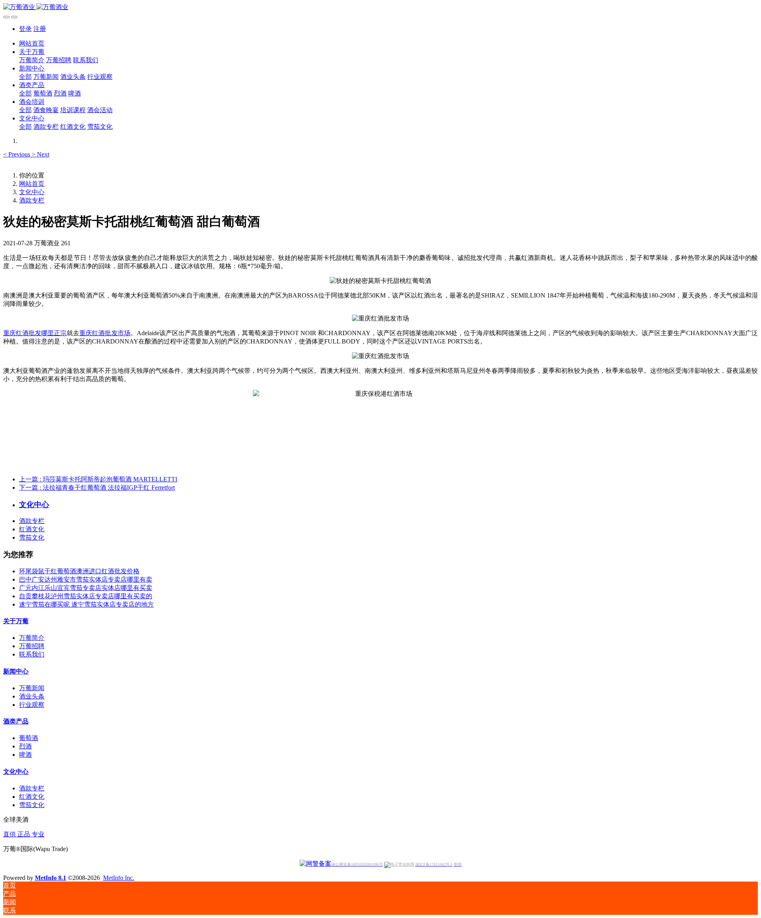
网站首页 (31, 43)
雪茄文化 (31, 537)
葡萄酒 (28, 738)
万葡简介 (31, 637)
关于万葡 (16, 621)
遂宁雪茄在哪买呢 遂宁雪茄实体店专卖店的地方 (86, 604)
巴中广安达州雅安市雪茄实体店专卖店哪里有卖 (85, 579)
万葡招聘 (31, 646)
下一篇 (97, 487)
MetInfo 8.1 (50, 877)
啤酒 (25, 754)
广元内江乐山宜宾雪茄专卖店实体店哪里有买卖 (85, 587)
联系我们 (31, 654)
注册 (39, 28)
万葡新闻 (31, 688)
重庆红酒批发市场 (104, 333)
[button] (17, 154)
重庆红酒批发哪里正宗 (35, 333)
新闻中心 (16, 671)
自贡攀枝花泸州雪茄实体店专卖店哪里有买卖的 (85, 596)
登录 (25, 28)
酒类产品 (16, 721)
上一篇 (98, 479)
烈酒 (25, 746)
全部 (25, 76)
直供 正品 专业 (23, 834)
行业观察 (31, 704)
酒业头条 (31, 696)
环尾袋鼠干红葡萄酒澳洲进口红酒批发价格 (79, 571)
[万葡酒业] (380, 7)
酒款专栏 (31, 200)
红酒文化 (31, 529)
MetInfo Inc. (118, 877)
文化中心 (31, 192)
